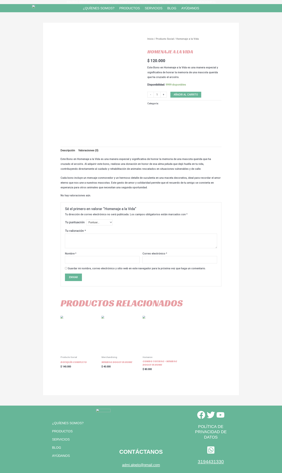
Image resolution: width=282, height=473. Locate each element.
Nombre (70, 253)
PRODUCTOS (129, 8)
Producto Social (165, 38)
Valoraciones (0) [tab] (88, 150)
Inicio (150, 38)
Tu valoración (75, 231)
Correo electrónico (154, 253)
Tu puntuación (75, 222)
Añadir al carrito (186, 94)
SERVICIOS (153, 8)
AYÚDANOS (190, 8)
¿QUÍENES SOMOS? (98, 8)
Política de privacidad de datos (211, 431)
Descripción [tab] (68, 150)
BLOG (171, 8)
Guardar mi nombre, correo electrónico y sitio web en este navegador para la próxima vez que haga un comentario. (137, 268)
